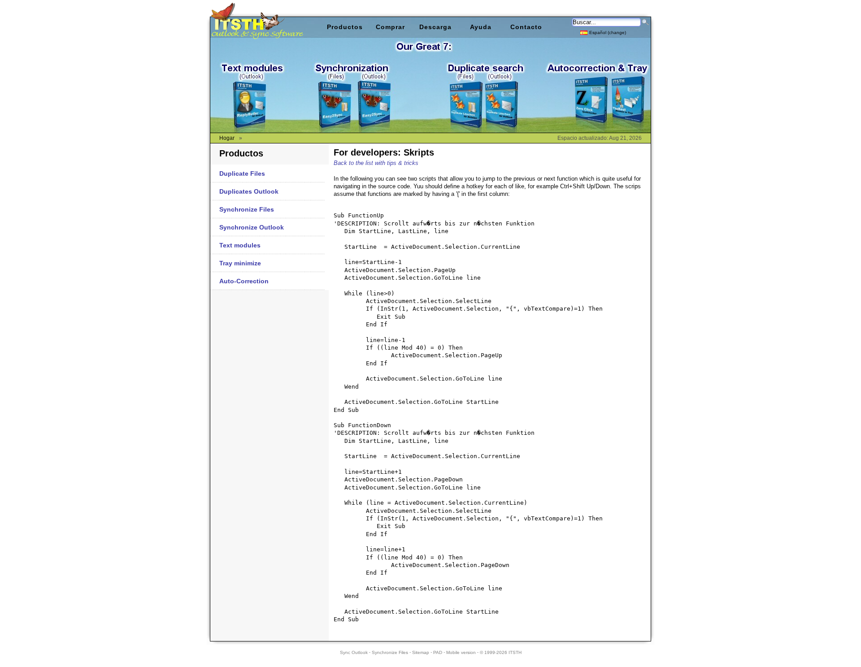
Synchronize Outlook (251, 227)
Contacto (526, 26)
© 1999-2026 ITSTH (501, 652)
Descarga (435, 26)
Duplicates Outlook (248, 191)
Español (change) (607, 32)
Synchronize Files (246, 209)
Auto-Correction (244, 281)
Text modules (240, 245)
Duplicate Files (242, 173)
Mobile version (461, 652)
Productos (345, 26)
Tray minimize (240, 263)
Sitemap (420, 652)
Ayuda (480, 26)
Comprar (390, 26)
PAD (437, 652)
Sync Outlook (354, 652)
